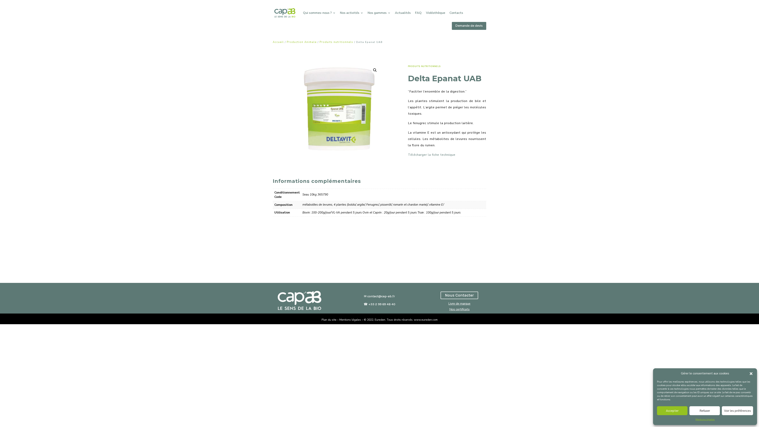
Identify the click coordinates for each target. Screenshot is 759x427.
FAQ (418, 13)
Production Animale (302, 42)
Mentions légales (705, 419)
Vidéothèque (435, 13)
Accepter (672, 411)
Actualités (403, 13)
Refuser (705, 411)
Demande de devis (469, 26)
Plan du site (329, 320)
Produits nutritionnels (336, 42)
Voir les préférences (737, 411)
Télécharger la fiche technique (431, 155)
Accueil (278, 42)
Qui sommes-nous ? (317, 13)
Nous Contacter (459, 295)
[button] (751, 374)
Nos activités (349, 13)
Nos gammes (377, 13)
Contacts (456, 13)
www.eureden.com (426, 320)
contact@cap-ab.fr (381, 296)
